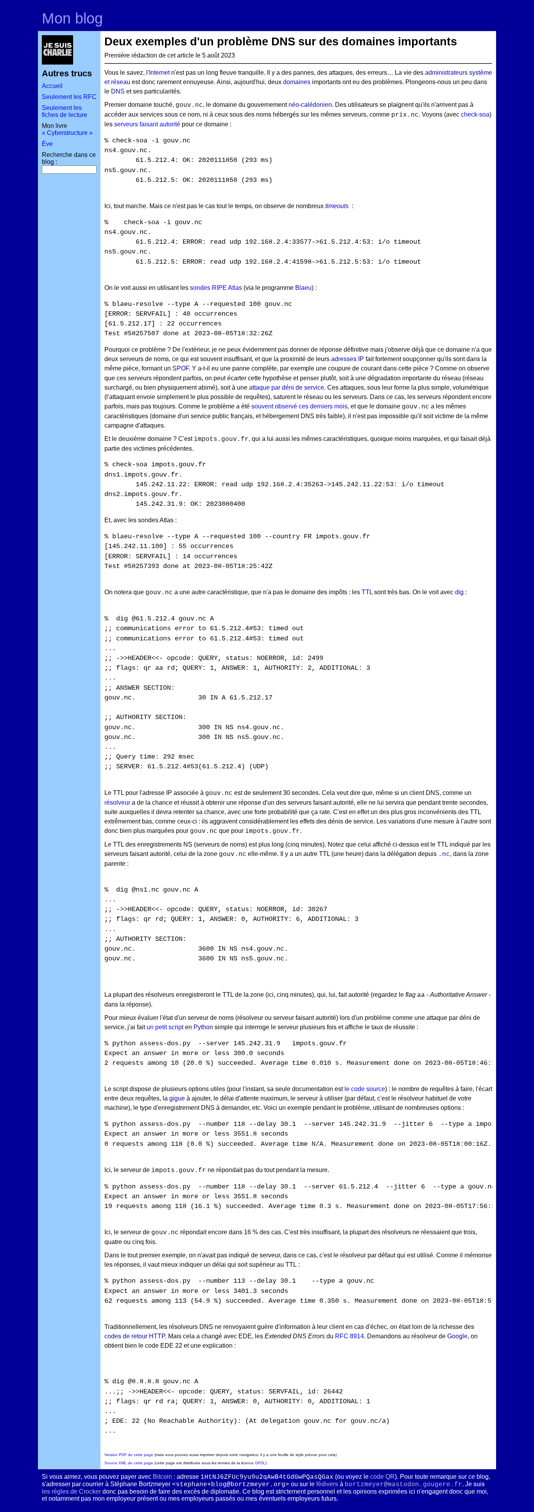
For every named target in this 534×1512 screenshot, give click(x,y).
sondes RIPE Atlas (216, 287)
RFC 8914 (349, 1336)
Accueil (52, 86)
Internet (159, 72)
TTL (367, 592)
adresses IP (347, 359)
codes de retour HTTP (134, 1336)
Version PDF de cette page (128, 1455)
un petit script (165, 1027)
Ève (47, 143)
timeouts (337, 206)
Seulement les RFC (69, 96)
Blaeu (303, 287)
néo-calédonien (310, 104)
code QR (382, 1476)
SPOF (180, 368)
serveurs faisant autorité (147, 124)
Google (457, 1336)
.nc (444, 854)
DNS (118, 91)
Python (203, 1027)
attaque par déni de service (286, 387)
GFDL (260, 1463)
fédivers (327, 1484)
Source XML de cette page (128, 1463)
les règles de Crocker (71, 1491)
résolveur (117, 802)
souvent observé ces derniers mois (299, 406)
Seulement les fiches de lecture (64, 111)
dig (459, 592)
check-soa (475, 114)
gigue (177, 1098)
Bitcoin (162, 1476)
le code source (364, 1089)
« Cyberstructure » (67, 132)
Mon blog (72, 18)
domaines (296, 82)
